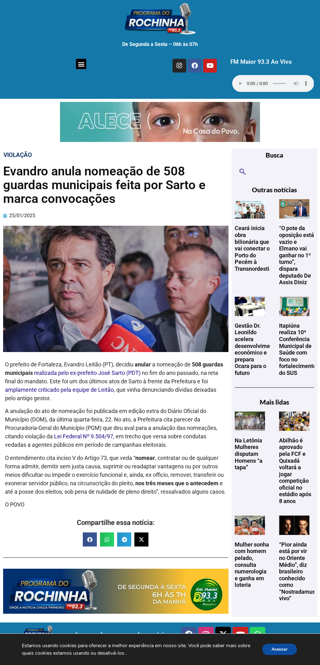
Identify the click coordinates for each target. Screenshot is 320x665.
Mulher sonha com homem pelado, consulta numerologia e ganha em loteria (252, 564)
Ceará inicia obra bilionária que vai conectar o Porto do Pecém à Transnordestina (255, 248)
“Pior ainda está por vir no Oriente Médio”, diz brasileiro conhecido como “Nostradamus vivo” (297, 571)
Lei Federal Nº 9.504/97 (83, 436)
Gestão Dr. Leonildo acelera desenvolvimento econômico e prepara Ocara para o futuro (256, 349)
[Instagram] (179, 66)
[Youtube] (210, 66)
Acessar (280, 649)
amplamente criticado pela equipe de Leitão (59, 389)
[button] (81, 64)
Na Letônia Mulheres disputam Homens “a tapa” (248, 454)
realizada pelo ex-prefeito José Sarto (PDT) (87, 373)
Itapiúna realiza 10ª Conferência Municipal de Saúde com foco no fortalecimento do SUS (297, 349)
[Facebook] (195, 66)
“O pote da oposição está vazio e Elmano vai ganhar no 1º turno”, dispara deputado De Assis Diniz (296, 255)
